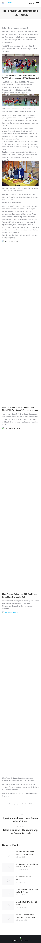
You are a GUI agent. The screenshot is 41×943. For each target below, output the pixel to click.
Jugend (18, 804)
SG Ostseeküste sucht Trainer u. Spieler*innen (27, 890)
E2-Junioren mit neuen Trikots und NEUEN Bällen (27, 865)
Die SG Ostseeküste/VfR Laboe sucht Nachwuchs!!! (25, 853)
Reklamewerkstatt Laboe (21, 941)
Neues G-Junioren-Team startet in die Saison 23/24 (25, 916)
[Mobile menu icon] (37, 3)
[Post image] (8, 855)
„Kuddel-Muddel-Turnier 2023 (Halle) (26, 903)
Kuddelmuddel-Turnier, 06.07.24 (24, 878)
